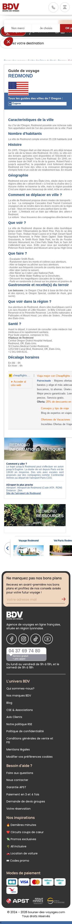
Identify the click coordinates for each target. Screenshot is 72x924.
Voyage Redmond (29, 540)
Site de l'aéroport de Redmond (23, 493)
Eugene (16, 103)
